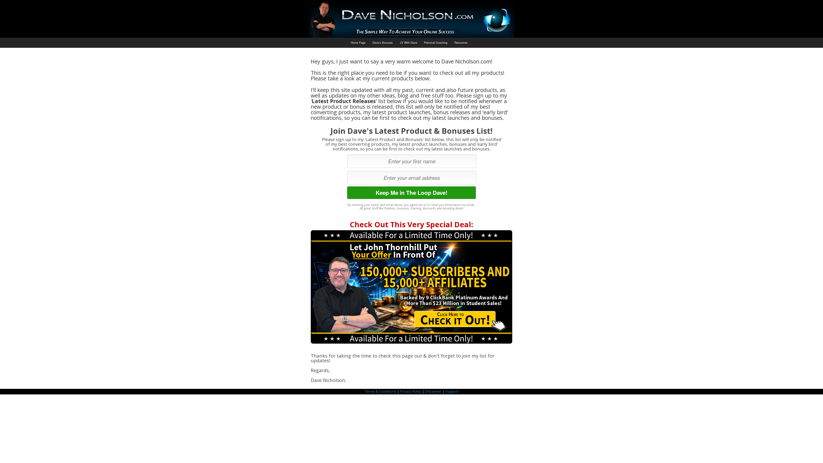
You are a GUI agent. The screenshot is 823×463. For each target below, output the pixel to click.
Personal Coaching (435, 43)
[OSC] (411, 287)
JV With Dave (408, 43)
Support (452, 391)
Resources (461, 43)
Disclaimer (433, 391)
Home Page (358, 43)
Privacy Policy (410, 391)
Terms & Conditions (380, 391)
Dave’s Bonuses (382, 43)
